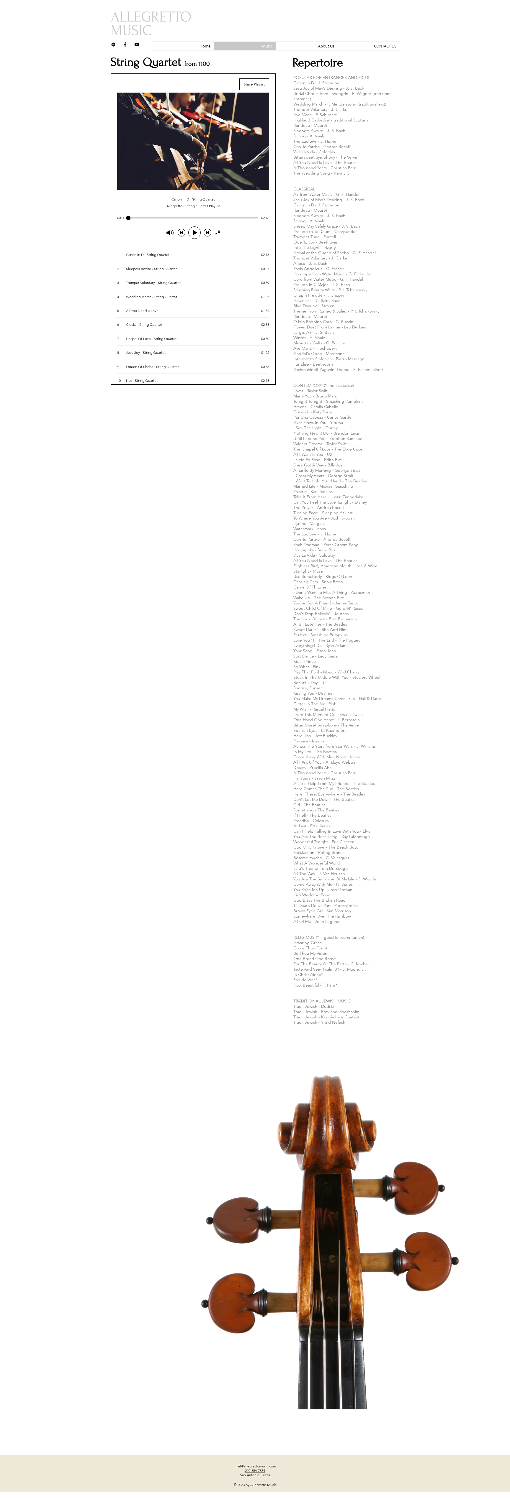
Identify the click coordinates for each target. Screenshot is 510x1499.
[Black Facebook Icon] (125, 44)
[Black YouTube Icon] (137, 44)
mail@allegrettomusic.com (255, 1466)
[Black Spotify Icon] (113, 44)
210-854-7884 (255, 1470)
